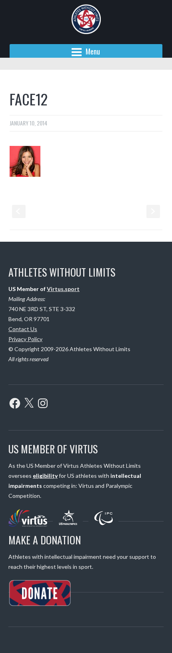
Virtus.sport (63, 288)
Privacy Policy (25, 339)
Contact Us (22, 328)
